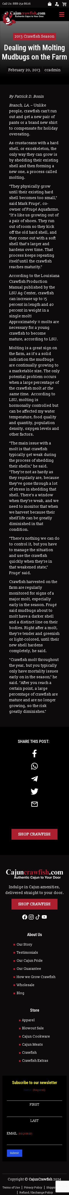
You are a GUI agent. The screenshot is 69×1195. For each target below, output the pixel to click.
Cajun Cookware (36, 1036)
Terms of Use (11, 1187)
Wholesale (25, 985)
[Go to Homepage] (23, 14)
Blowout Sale (33, 1028)
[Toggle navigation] (62, 14)
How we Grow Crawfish (36, 977)
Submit (14, 1153)
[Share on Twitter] (34, 791)
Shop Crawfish (34, 834)
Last (34, 1121)
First (34, 1104)
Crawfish (29, 1052)
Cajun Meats (32, 1044)
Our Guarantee (29, 969)
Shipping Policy (57, 1187)
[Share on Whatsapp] (34, 766)
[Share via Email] (34, 804)
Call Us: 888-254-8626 (16, 3)
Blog (21, 993)
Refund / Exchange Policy (36, 1192)
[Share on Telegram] (34, 778)
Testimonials (27, 952)
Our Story (24, 944)
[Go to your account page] (49, 4)
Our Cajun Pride (30, 960)
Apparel (28, 1020)
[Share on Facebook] (34, 753)
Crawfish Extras (35, 1061)
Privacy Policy (33, 1187)
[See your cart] (64, 4)
